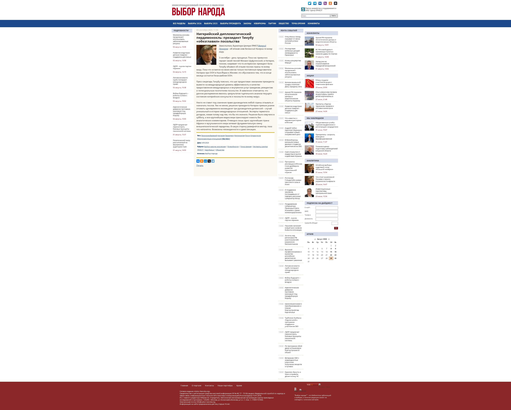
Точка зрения (298, 23)
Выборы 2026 (194, 23)
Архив (239, 385)
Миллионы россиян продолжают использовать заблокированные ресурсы (290, 72)
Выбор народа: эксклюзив (215, 146)
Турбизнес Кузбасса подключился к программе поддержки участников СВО (290, 322)
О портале (196, 385)
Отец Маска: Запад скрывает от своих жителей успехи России (289, 39)
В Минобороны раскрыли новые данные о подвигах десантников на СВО (290, 143)
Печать (199, 165)
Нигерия (221, 135)
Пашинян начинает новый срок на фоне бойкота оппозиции (290, 228)
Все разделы (179, 23)
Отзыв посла (255, 135)
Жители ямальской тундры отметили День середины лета (290, 84)
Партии (272, 23)
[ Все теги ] (226, 139)
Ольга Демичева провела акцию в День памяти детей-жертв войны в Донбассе (326, 94)
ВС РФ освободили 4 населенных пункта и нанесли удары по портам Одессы (326, 51)
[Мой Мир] (205, 161)
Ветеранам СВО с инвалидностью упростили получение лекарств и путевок (290, 362)
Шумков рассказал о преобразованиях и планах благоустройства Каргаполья (290, 308)
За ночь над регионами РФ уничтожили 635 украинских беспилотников (288, 239)
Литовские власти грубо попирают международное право (289, 269)
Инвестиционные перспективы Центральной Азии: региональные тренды (325, 191)
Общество (284, 23)
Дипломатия (239, 135)
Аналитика (313, 160)
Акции (310, 75)
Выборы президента (230, 23)
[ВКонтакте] (198, 161)
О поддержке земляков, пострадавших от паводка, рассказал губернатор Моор (290, 194)
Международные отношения (209, 139)
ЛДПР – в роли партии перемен (289, 219)
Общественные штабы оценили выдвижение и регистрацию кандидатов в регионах (327, 124)
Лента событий (289, 30)
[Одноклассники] (201, 161)
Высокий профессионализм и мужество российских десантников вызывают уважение (290, 254)
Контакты (209, 385)
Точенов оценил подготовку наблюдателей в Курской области (327, 148)
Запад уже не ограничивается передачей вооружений (325, 63)
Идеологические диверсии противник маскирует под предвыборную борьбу (289, 292)
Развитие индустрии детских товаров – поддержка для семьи (290, 109)
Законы (247, 23)
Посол (247, 135)
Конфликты (314, 23)
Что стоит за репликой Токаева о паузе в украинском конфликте (325, 179)
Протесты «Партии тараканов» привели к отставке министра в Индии (325, 106)
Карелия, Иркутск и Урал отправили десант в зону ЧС (290, 374)
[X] (209, 161)
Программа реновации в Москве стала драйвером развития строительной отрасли (290, 167)
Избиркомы (260, 23)
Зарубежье (209, 150)
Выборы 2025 (211, 23)
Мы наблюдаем (315, 118)
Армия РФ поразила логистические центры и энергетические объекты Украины (290, 96)
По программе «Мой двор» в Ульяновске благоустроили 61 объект (290, 349)
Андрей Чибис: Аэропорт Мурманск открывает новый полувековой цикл (290, 131)
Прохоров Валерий (209, 135)
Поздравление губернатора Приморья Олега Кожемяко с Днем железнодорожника (290, 208)
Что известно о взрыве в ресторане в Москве (290, 120)
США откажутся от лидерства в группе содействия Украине (290, 154)
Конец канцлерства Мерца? (290, 61)
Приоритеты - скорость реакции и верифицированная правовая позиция (325, 136)
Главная (184, 385)
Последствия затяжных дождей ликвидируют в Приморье (289, 51)
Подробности (181, 30)
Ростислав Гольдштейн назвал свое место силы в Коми (290, 181)
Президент (229, 135)
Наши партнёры (225, 385)
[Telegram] (213, 161)
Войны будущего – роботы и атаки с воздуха (289, 280)
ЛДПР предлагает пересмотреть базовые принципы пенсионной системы (290, 336)
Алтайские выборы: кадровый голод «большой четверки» (324, 167)
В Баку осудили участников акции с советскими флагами (324, 82)
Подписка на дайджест (319, 203)
